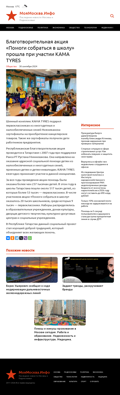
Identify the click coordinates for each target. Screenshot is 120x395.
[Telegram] (17, 238)
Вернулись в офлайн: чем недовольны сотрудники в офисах (94, 164)
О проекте (94, 381)
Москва (10, 27)
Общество (74, 27)
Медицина (102, 376)
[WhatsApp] (30, 238)
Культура (73, 381)
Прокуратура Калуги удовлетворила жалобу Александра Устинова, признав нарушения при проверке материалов (96, 138)
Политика (43, 27)
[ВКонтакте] (8, 238)
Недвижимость (109, 27)
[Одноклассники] (12, 238)
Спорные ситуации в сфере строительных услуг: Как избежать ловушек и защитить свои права (96, 152)
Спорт (83, 381)
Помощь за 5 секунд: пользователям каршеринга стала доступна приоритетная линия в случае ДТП (96, 215)
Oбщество (11, 66)
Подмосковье (25, 27)
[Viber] (25, 238)
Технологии (90, 27)
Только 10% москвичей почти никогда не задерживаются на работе (96, 203)
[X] (21, 238)
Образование (59, 381)
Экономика (58, 27)
